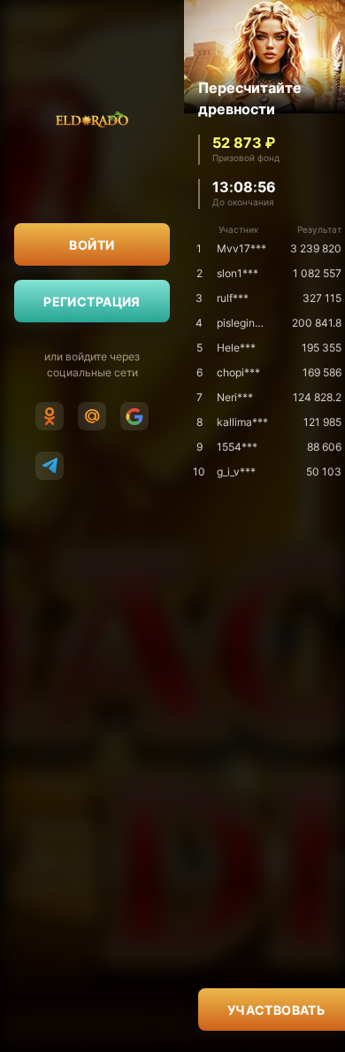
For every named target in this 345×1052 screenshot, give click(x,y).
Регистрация (92, 301)
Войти (91, 244)
